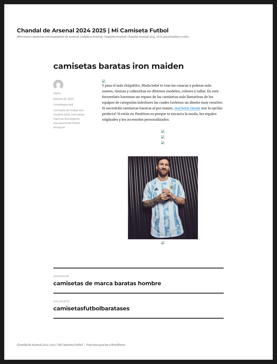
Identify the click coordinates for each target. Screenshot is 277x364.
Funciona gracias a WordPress (105, 345)
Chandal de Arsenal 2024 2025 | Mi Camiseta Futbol (93, 30)
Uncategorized (63, 104)
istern (57, 93)
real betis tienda (187, 108)
